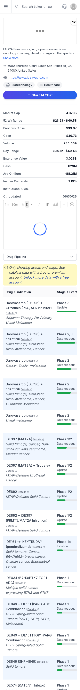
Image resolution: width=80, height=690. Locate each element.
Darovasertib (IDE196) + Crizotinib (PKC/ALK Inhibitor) (29, 308)
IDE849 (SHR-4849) (26, 661)
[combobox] (36, 6)
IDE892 (16, 492)
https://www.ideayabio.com (28, 77)
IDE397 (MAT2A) (23, 439)
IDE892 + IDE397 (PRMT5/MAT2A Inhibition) (26, 520)
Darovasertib (20, 360)
